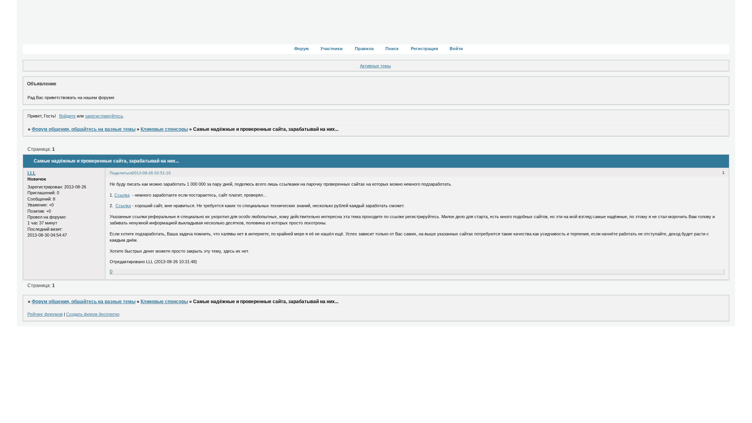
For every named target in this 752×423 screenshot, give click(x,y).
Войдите (67, 116)
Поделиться (121, 173)
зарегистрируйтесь (104, 116)
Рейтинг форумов (45, 314)
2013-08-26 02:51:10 (151, 173)
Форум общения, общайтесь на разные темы (84, 129)
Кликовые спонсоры (164, 129)
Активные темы (375, 65)
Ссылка (122, 195)
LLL (31, 173)
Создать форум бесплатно (92, 314)
